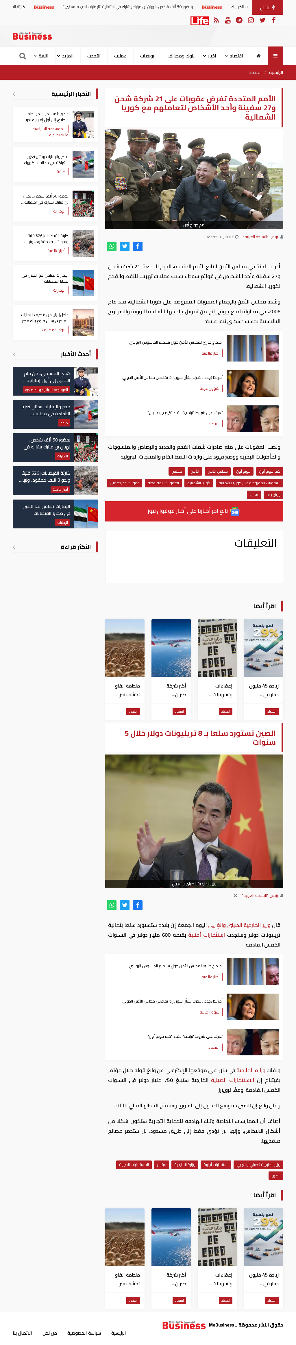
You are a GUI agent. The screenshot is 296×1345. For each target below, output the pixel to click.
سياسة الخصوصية (84, 1333)
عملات (120, 55)
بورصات (147, 55)
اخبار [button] (212, 55)
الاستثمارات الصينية (232, 1080)
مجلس (176, 471)
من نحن (49, 1333)
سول (254, 494)
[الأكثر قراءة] (14, 546)
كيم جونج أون (269, 471)
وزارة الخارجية (251, 1070)
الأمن (194, 471)
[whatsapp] (112, 246)
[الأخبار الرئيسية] (14, 93)
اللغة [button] (44, 55)
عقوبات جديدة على (124, 482)
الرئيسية (276, 72)
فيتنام (161, 1164)
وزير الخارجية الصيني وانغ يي (239, 925)
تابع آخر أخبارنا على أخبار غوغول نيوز (188, 510)
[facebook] (138, 246)
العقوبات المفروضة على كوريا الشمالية (249, 482)
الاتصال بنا (22, 1333)
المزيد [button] (68, 55)
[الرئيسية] (259, 55)
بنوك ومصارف (181, 55)
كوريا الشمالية (198, 482)
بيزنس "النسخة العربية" (261, 237)
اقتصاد (255, 72)
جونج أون (243, 471)
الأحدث (94, 55)
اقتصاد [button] (236, 55)
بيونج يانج (273, 494)
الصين (275, 1175)
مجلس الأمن (218, 471)
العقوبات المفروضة (163, 482)
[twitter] (125, 246)
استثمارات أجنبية (206, 935)
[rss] (216, 20)
